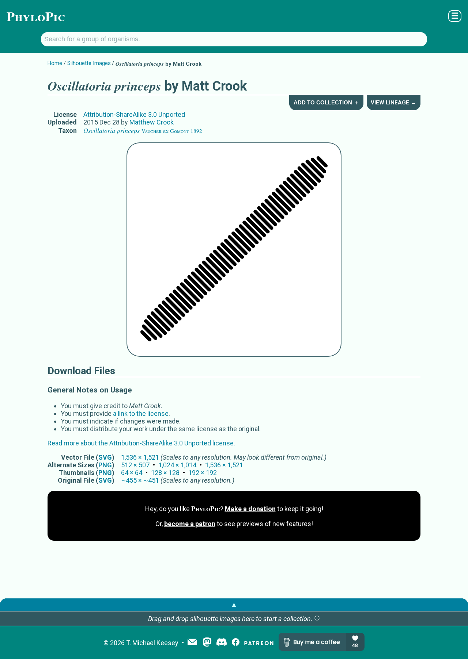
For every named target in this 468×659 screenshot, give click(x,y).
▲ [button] (234, 604)
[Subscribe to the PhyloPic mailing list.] (192, 642)
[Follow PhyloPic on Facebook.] (235, 642)
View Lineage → (393, 102)
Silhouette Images (89, 63)
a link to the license (141, 413)
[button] (317, 618)
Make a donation (250, 509)
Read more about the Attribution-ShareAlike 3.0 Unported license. (141, 443)
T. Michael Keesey (152, 643)
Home (55, 63)
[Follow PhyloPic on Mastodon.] (207, 642)
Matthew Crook (151, 122)
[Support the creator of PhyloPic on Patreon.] (258, 643)
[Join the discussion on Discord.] (221, 642)
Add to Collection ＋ (326, 102)
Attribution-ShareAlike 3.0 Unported (134, 114)
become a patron (189, 524)
